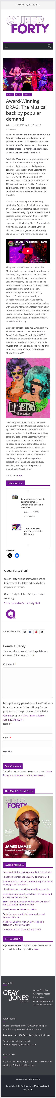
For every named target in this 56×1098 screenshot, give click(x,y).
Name (7, 723)
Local (18, 94)
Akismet (7, 715)
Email (7, 737)
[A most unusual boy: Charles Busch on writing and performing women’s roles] (15, 523)
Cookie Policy (34, 1079)
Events (9, 94)
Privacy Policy (21, 1079)
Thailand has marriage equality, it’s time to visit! (26, 876)
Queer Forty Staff (34, 125)
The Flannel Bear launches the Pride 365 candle (33, 502)
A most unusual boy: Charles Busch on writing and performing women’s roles (33, 529)
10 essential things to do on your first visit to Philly (27, 872)
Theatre (27, 94)
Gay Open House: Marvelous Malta (19, 909)
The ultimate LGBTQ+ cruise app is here (22, 929)
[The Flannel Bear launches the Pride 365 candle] (16, 498)
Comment (9, 664)
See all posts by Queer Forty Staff (22, 603)
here (19, 475)
